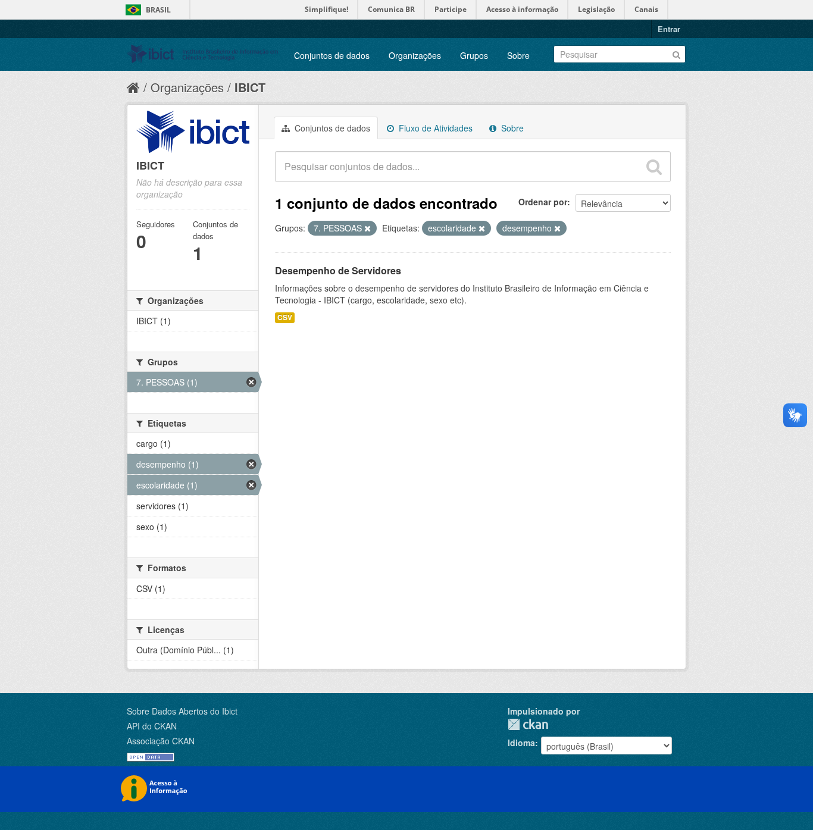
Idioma (521, 742)
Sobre (518, 55)
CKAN (528, 724)
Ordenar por (542, 202)
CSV (284, 317)
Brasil (158, 10)
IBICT (249, 87)
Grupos (474, 55)
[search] (654, 167)
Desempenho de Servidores (338, 270)
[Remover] (367, 228)
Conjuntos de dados (332, 55)
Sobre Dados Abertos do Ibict (182, 711)
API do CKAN (152, 726)
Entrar (669, 29)
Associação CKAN (161, 741)
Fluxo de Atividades (434, 128)
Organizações (415, 55)
